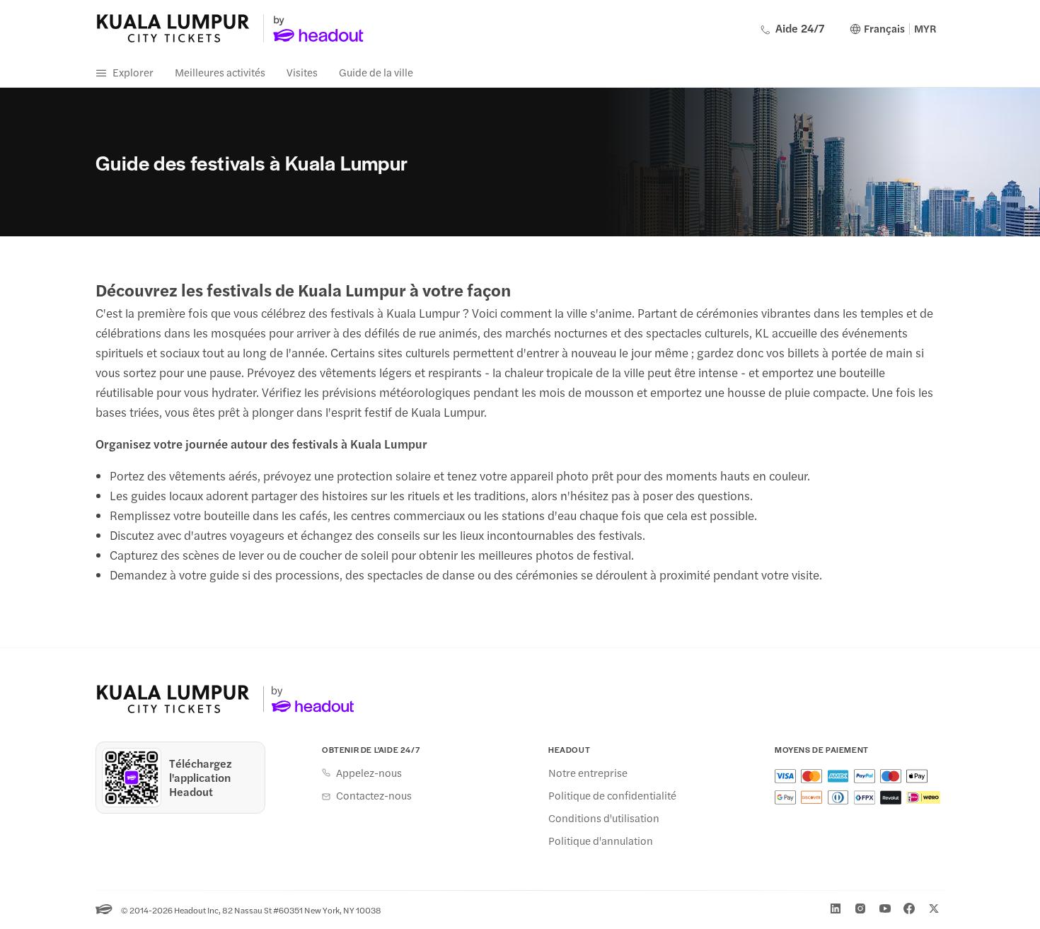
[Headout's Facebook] (909, 908)
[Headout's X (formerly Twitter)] (934, 908)
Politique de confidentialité (612, 795)
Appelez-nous (369, 773)
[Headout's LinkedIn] (835, 908)
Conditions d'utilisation (603, 818)
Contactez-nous (374, 795)
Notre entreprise (588, 773)
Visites (302, 71)
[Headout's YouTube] (885, 908)
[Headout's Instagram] (860, 908)
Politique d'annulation (600, 840)
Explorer (133, 71)
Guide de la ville (376, 71)
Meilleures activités (220, 71)
